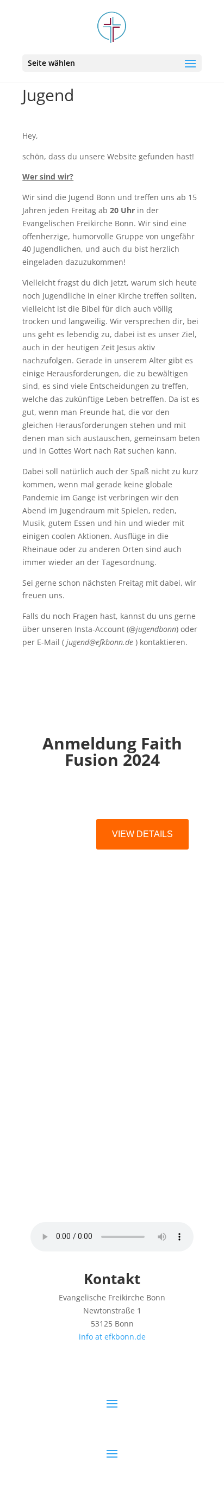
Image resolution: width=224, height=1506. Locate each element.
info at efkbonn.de (112, 1336)
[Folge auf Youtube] (123, 1192)
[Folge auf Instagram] (101, 1192)
